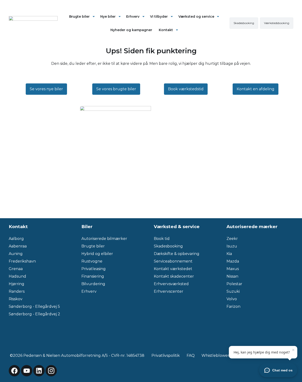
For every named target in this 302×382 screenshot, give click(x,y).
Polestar (234, 284)
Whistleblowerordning (222, 355)
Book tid (162, 238)
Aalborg (16, 238)
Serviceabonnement (173, 261)
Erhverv (132, 16)
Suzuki (233, 291)
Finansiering (92, 276)
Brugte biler (79, 16)
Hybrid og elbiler (97, 253)
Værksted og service (196, 16)
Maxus (232, 269)
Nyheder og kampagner (131, 30)
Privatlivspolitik (165, 355)
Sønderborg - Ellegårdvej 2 (34, 314)
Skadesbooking (168, 246)
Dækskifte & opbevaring (176, 253)
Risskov (15, 299)
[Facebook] (14, 370)
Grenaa (16, 269)
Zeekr (232, 238)
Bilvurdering (93, 284)
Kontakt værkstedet (173, 269)
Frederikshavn (22, 261)
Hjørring (16, 284)
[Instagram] (51, 370)
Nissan (232, 276)
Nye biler (108, 16)
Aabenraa (18, 246)
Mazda (232, 261)
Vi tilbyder (159, 16)
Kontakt (166, 30)
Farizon (233, 306)
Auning (16, 253)
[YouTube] (26, 370)
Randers (17, 291)
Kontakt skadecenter (174, 276)
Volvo (231, 299)
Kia (229, 253)
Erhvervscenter (168, 291)
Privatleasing (93, 269)
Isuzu (231, 246)
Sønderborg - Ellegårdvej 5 (34, 306)
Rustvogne (91, 261)
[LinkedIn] (39, 370)
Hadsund (17, 276)
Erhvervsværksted (171, 284)
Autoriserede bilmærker (104, 238)
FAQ (191, 355)
